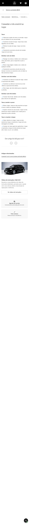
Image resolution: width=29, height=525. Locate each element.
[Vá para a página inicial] (14, 3)
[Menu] (3, 3)
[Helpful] (11, 143)
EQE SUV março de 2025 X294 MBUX (15, 17)
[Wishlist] (20, 3)
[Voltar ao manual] (3, 10)
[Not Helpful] (15, 143)
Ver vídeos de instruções (14, 192)
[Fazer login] (26, 3)
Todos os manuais (5, 17)
